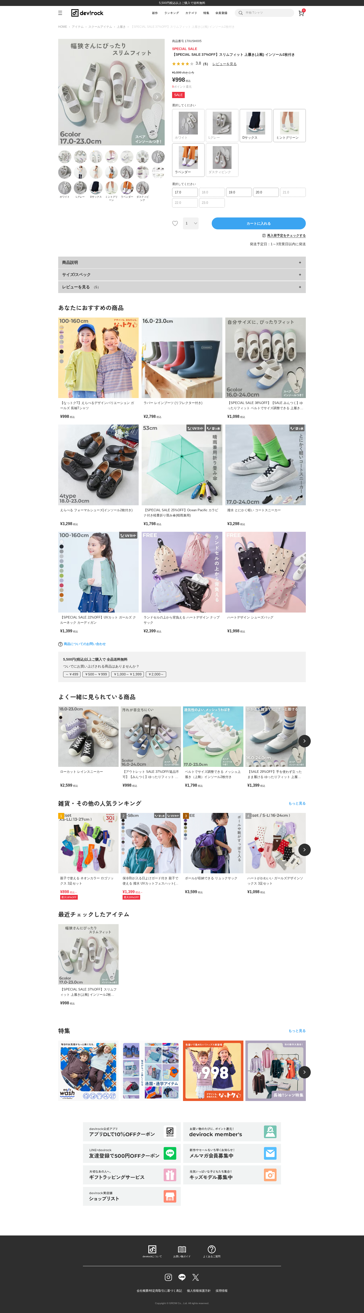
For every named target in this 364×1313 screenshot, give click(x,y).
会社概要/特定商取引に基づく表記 (159, 1290)
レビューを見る (224, 64)
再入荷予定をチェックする (286, 235)
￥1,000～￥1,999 (127, 674)
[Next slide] (304, 741)
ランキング (171, 13)
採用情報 (222, 1290)
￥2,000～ (156, 674)
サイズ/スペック (76, 274)
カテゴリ (191, 13)
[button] (66, 97)
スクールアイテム (100, 26)
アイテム (78, 26)
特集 (206, 13)
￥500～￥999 (96, 674)
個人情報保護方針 (199, 1290)
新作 (155, 13)
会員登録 (221, 13)
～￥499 (71, 674)
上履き (121, 26)
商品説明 (70, 262)
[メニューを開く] (62, 13)
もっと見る (297, 803)
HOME (62, 26)
